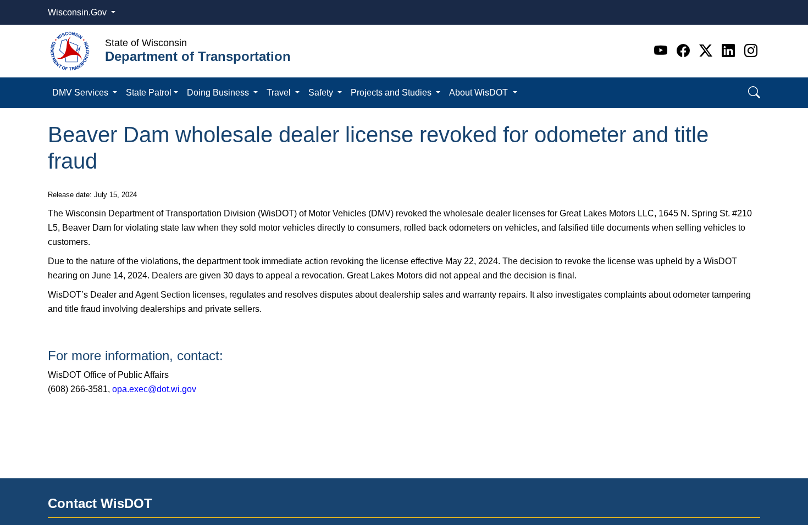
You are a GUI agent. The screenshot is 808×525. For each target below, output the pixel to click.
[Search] (754, 92)
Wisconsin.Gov (78, 12)
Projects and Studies (392, 92)
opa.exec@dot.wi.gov (154, 389)
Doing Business (219, 92)
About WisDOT (479, 92)
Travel (280, 92)
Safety (321, 92)
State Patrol (148, 92)
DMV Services (81, 92)
